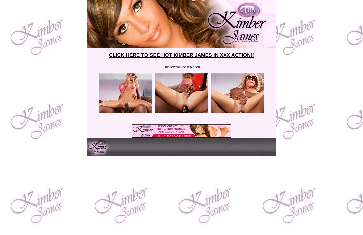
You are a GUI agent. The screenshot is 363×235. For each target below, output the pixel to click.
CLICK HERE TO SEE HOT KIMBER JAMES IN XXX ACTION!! (181, 55)
